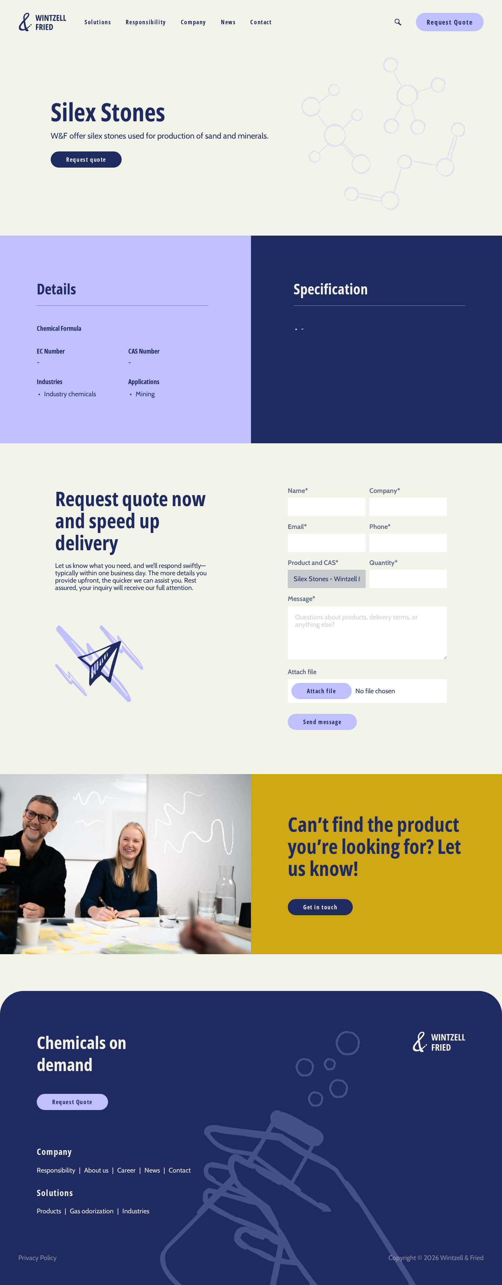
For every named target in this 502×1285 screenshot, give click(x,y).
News (228, 22)
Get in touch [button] (320, 907)
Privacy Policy (37, 1258)
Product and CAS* (313, 562)
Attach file (302, 672)
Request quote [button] (86, 159)
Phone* (380, 526)
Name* (298, 490)
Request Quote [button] (450, 22)
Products (49, 1211)
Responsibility (146, 22)
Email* (297, 526)
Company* (384, 490)
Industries (135, 1211)
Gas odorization (92, 1211)
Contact (261, 22)
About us (96, 1170)
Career (126, 1170)
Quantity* (383, 562)
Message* (301, 599)
